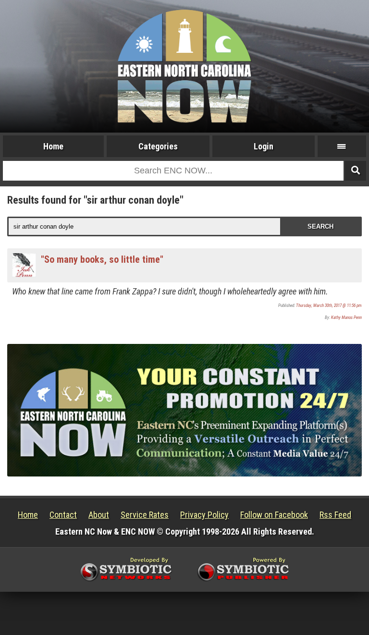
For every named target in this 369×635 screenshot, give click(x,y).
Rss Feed (335, 515)
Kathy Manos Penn (346, 317)
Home (53, 146)
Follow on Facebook (274, 515)
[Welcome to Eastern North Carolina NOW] (184, 66)
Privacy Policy (204, 515)
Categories (158, 146)
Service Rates (145, 515)
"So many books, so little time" (102, 259)
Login (263, 146)
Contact (63, 515)
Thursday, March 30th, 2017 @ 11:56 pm (329, 305)
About (98, 515)
